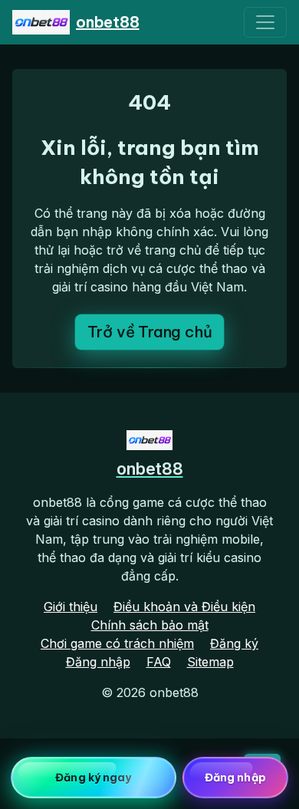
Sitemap (210, 661)
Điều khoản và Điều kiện (184, 606)
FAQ (158, 661)
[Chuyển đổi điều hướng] (265, 22)
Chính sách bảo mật (150, 625)
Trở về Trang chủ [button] (149, 331)
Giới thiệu (70, 606)
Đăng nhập (98, 661)
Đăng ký (234, 643)
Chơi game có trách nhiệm (117, 643)
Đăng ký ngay (93, 777)
